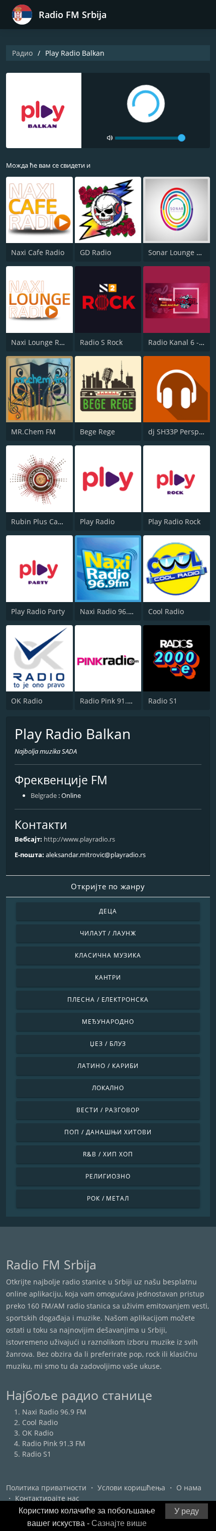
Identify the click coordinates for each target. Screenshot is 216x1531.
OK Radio (26, 700)
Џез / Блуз (108, 1043)
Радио (22, 53)
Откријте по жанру (108, 886)
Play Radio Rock (174, 521)
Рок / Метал (108, 1198)
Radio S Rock (101, 342)
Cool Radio (166, 611)
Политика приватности (46, 1487)
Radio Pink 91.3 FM (111, 700)
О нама (188, 1487)
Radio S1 (162, 700)
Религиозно (108, 1176)
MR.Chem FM (33, 431)
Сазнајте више (119, 1523)
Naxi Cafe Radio (37, 252)
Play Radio (97, 521)
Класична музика (108, 955)
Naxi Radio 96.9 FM (112, 611)
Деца (108, 911)
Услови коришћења (131, 1487)
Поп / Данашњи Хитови (107, 1132)
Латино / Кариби (107, 1066)
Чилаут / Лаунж (108, 933)
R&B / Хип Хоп (108, 1154)
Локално (108, 1088)
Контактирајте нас (47, 1498)
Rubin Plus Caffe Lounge (52, 521)
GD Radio (95, 252)
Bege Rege (97, 431)
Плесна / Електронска (108, 999)
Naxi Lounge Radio (42, 342)
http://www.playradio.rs (79, 839)
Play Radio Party (38, 611)
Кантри (108, 977)
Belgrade (44, 795)
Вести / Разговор (107, 1110)
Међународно (108, 1021)
